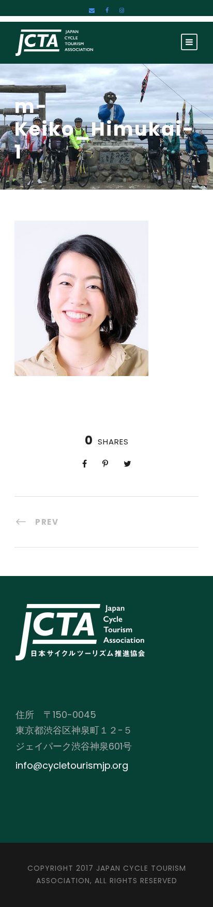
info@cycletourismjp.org (72, 765)
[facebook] (107, 10)
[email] (92, 10)
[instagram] (121, 10)
